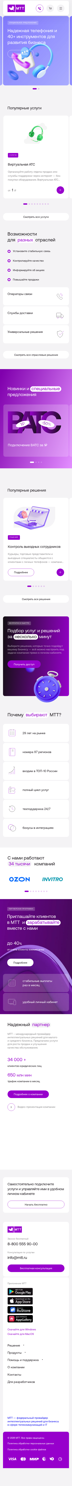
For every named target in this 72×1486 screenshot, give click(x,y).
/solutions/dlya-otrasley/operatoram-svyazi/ (36, 296)
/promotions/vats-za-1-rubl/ (36, 430)
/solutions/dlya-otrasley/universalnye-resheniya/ (36, 334)
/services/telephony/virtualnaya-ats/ (36, 157)
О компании (16, 1367)
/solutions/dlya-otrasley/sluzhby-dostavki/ (36, 315)
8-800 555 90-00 (23, 1244)
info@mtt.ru (17, 1257)
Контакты (14, 1374)
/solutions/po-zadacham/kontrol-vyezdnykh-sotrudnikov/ (36, 539)
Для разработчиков (21, 1382)
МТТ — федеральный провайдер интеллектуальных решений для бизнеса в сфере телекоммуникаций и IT (33, 1421)
